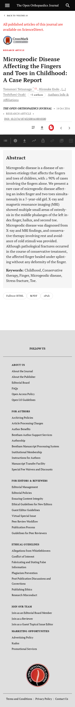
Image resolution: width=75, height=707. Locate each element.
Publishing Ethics (22, 589)
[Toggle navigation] (7, 5)
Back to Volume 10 (17, 15)
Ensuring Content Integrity (27, 498)
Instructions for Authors (26, 458)
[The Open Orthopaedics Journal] (38, 674)
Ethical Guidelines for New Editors (32, 504)
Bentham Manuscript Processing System (35, 446)
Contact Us (61, 699)
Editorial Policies (22, 493)
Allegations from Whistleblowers (31, 550)
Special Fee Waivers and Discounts (32, 469)
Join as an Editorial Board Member (32, 613)
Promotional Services (24, 649)
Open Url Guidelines (23, 400)
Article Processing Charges (27, 423)
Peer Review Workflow (25, 521)
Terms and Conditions (19, 699)
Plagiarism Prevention (25, 573)
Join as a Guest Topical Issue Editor (32, 624)
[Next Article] (69, 128)
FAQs (15, 388)
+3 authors (36, 94)
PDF (34, 295)
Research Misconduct (24, 595)
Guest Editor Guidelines (26, 510)
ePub (47, 295)
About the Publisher (23, 377)
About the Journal (22, 371)
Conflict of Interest (23, 556)
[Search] (68, 5)
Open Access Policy (23, 394)
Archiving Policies (22, 417)
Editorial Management (25, 487)
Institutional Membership (27, 452)
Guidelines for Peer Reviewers (29, 533)
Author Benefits (21, 429)
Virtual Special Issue (24, 516)
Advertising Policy (22, 637)
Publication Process (23, 527)
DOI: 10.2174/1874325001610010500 (25, 119)
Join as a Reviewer (22, 618)
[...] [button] (64, 89)
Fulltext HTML (14, 295)
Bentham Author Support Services (32, 435)
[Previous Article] (61, 128)
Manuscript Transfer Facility (28, 463)
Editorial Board (21, 382)
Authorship (18, 440)
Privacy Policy (43, 699)
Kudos (15, 643)
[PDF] (51, 128)
